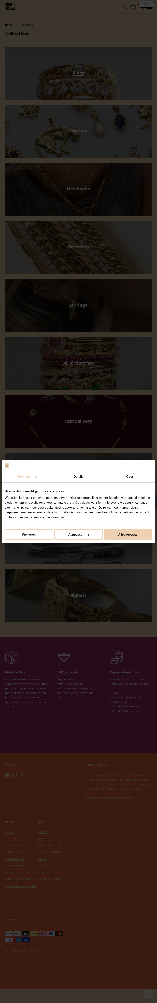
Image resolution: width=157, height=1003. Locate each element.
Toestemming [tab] (27, 476)
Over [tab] (129, 476)
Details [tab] (79, 476)
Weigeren (29, 534)
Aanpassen (76, 534)
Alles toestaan (128, 534)
